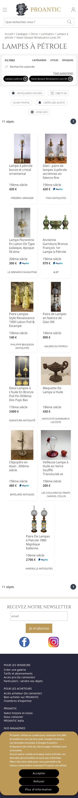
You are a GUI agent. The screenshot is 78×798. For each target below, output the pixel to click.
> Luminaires (46, 34)
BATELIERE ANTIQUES (22, 494)
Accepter (39, 773)
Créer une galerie (15, 669)
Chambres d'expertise (18, 701)
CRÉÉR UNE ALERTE (54, 102)
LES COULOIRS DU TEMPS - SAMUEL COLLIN (55, 494)
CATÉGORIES (39, 60)
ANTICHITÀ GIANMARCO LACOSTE (56, 420)
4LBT (56, 272)
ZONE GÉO (42, 112)
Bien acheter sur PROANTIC (21, 697)
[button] (58, 93)
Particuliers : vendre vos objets (23, 681)
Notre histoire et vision (18, 713)
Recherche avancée (22, 66)
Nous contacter (13, 717)
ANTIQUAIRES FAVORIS (29, 93)
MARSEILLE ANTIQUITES (39, 568)
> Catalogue (21, 34)
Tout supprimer (63, 73)
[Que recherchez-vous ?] (69, 22)
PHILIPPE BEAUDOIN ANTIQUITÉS (22, 346)
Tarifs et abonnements (18, 673)
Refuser (39, 781)
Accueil (9, 34)
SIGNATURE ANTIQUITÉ (22, 420)
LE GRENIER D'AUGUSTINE (22, 272)
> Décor (33, 34)
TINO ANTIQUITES (56, 198)
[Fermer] (25, 79)
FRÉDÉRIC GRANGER (22, 198)
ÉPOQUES (67, 60)
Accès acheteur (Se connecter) (23, 693)
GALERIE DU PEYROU (56, 346)
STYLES (54, 60)
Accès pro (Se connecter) (19, 677)
